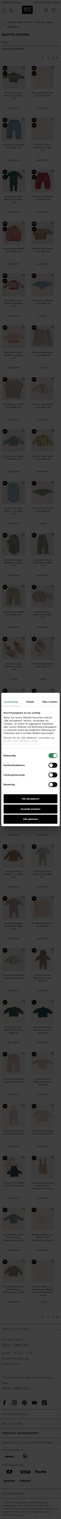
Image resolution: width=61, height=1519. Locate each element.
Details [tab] (30, 701)
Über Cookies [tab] (49, 701)
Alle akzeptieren (30, 798)
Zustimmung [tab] (11, 701)
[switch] (52, 765)
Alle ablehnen (30, 819)
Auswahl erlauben (30, 809)
